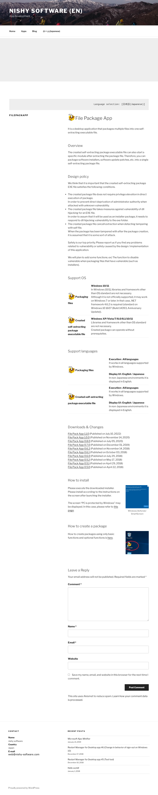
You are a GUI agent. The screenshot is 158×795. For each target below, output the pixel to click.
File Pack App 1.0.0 (79, 437)
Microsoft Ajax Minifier (79, 738)
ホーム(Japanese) (51, 31)
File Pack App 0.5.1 (78, 463)
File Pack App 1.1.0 (78, 433)
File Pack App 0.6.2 (79, 448)
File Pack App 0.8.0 (79, 441)
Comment (75, 584)
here (110, 537)
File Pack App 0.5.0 (79, 467)
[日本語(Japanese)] (133, 104)
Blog (34, 31)
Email (72, 642)
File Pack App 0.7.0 (79, 444)
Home (12, 31)
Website (73, 658)
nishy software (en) (46, 10)
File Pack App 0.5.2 (79, 459)
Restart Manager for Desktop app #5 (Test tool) (91, 759)
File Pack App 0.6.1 (79, 452)
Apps (23, 31)
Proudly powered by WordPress (23, 787)
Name (72, 626)
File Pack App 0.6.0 (79, 456)
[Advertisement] (79, 59)
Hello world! (73, 768)
